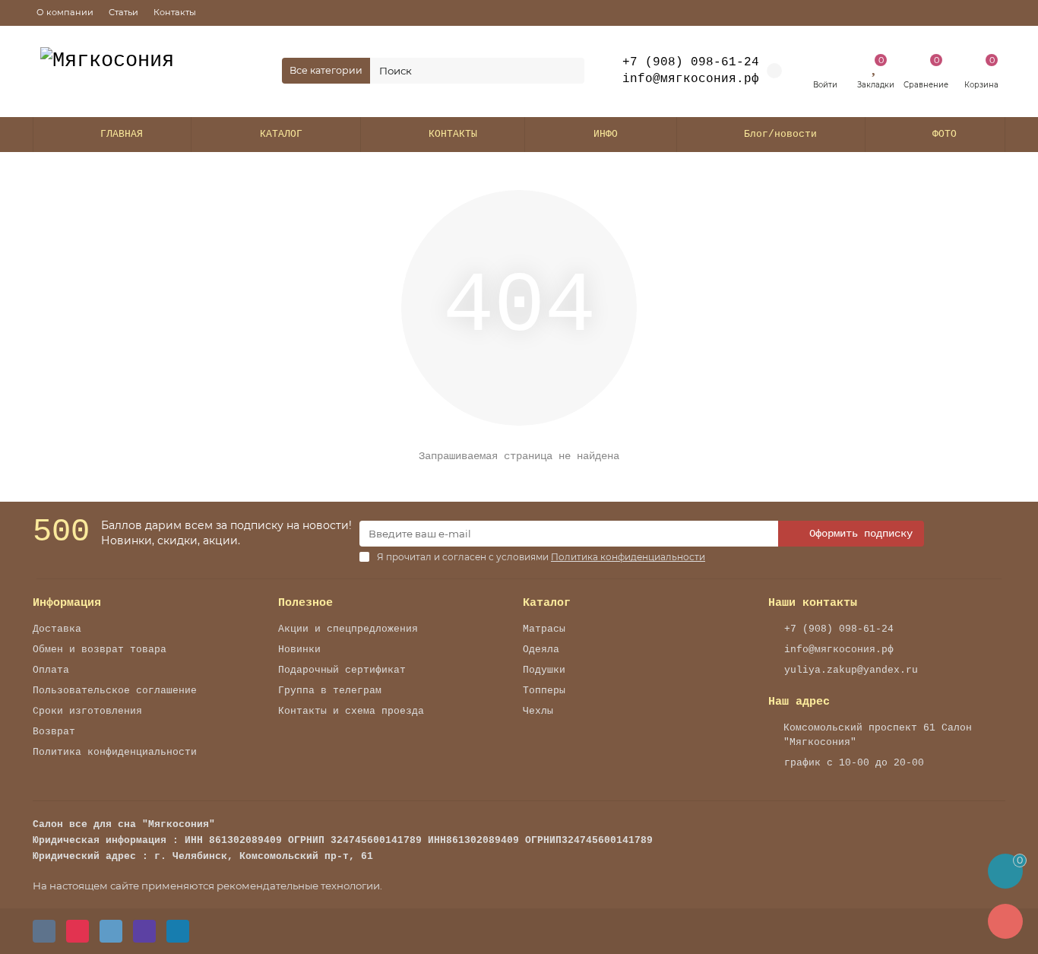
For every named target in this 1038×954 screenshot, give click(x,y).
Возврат (54, 731)
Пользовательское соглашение (115, 690)
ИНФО (605, 134)
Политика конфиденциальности (115, 752)
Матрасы (544, 629)
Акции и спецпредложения (348, 629)
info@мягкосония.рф (839, 649)
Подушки (544, 670)
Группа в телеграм (329, 690)
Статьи (123, 12)
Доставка (57, 629)
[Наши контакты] (1005, 921)
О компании (64, 12)
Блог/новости (780, 134)
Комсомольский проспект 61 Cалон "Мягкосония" (877, 735)
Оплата (51, 670)
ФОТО (944, 134)
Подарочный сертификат (342, 670)
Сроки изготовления (87, 711)
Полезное (305, 603)
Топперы (544, 690)
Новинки (299, 649)
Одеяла (541, 649)
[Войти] (825, 65)
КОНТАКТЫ (453, 134)
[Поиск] (568, 71)
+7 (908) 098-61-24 (690, 62)
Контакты (174, 12)
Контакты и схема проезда (351, 711)
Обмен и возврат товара (99, 649)
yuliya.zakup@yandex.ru (851, 670)
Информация (67, 603)
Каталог (547, 603)
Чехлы (538, 711)
